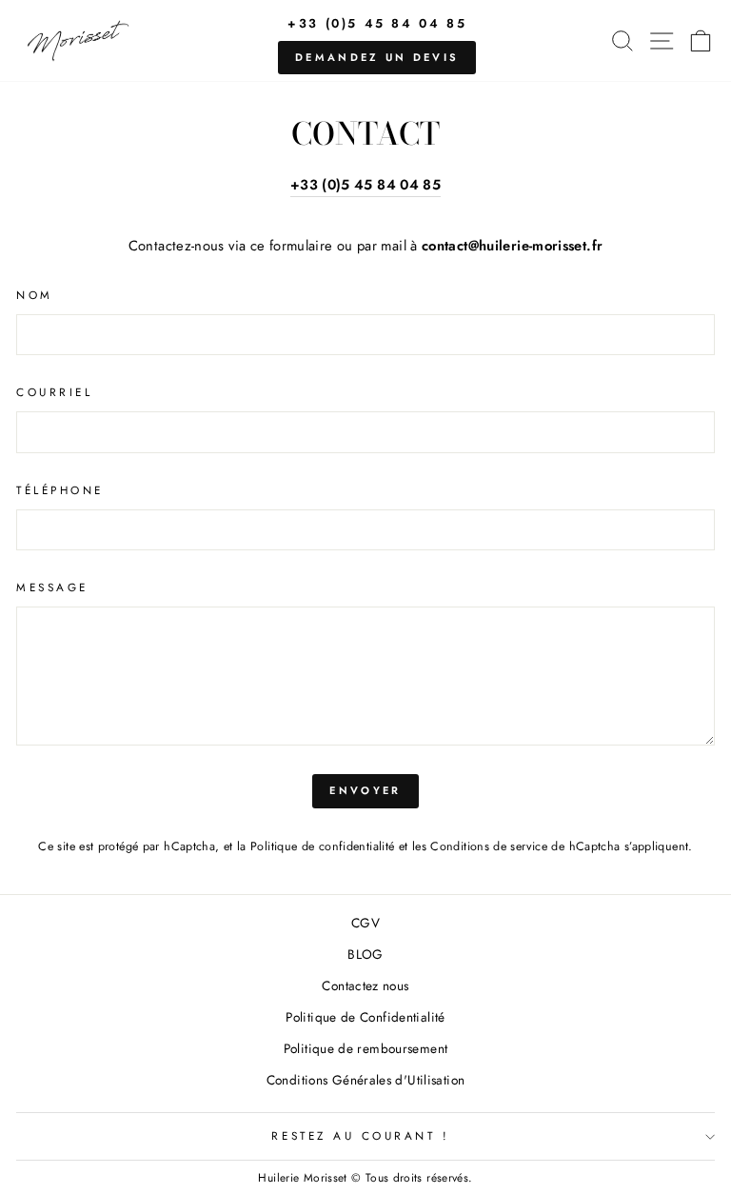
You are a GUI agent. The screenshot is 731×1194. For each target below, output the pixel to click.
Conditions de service (488, 846)
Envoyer (365, 790)
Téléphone (60, 490)
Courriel (54, 392)
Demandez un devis (377, 57)
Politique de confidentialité (322, 846)
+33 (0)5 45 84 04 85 (376, 23)
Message (52, 587)
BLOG (365, 954)
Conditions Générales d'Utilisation (366, 1079)
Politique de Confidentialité (365, 1016)
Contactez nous (365, 985)
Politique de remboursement (366, 1048)
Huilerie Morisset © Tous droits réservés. (365, 1177)
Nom (34, 295)
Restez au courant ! (360, 1135)
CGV (365, 922)
